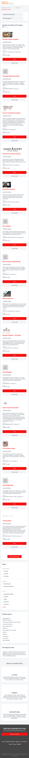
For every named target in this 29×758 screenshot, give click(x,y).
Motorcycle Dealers (7, 626)
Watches (6, 596)
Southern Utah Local (6, 7)
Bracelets (6, 604)
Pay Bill (18, 744)
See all (4, 607)
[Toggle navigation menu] (27, 2)
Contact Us (24, 741)
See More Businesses (14, 556)
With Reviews (7, 583)
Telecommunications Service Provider (12, 622)
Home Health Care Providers (9, 630)
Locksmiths (5, 638)
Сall (14, 59)
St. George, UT (17, 7)
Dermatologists (6, 640)
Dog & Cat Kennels (7, 620)
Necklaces (6, 601)
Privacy (14, 744)
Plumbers (5, 634)
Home (3, 741)
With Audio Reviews (9, 586)
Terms (10, 744)
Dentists (5, 632)
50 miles (6, 573)
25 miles (6, 571)
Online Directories (10, 741)
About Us (18, 741)
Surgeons (5, 628)
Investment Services (8, 624)
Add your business (14, 734)
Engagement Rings (8, 594)
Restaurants (6, 636)
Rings (5, 599)
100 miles (6, 576)
